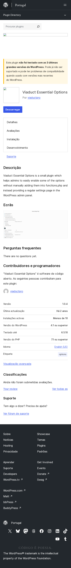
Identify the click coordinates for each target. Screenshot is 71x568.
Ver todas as (60, 388)
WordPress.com (14, 490)
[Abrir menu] (65, 5)
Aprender (8, 462)
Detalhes (12, 122)
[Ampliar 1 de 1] (63, 215)
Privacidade (10, 451)
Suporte (11, 156)
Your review (10, 388)
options (62, 354)
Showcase (43, 434)
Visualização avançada (17, 363)
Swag (42, 479)
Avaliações (13, 130)
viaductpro (34, 97)
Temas (41, 439)
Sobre (7, 434)
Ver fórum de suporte (16, 413)
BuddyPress (12, 508)
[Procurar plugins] (38, 26)
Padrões (42, 451)
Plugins (41, 445)
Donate (43, 474)
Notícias (8, 439)
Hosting (8, 445)
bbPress (10, 502)
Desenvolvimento (17, 147)
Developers (10, 474)
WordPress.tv (13, 479)
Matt (8, 496)
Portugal (16, 522)
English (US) (61, 346)
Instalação (13, 139)
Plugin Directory (12, 15)
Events (41, 468)
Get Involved (45, 462)
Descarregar (12, 109)
